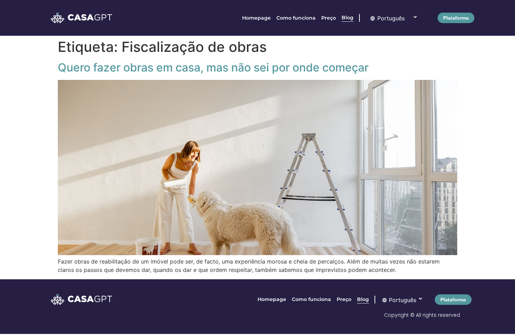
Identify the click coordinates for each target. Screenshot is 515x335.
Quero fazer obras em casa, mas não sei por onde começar (213, 67)
